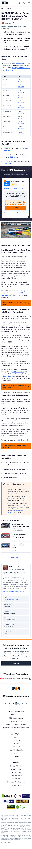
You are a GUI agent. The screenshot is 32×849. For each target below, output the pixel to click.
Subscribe (16, 663)
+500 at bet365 (14, 157)
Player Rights (16, 779)
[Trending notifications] (19, 2)
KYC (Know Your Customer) (16, 782)
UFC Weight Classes (16, 718)
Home (2, 8)
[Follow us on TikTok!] (26, 703)
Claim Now (15, 208)
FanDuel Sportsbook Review (13, 188)
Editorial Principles (16, 766)
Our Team (16, 743)
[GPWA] (11, 807)
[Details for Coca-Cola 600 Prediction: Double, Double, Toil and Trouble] (5, 547)
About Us (16, 737)
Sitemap (16, 756)
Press (16, 753)
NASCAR (8, 8)
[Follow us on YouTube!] (14, 703)
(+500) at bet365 (7, 376)
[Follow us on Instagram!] (18, 703)
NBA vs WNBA (16, 715)
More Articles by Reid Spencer (12, 591)
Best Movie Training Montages (16, 724)
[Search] (24, 3)
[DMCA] (7, 796)
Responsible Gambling (16, 750)
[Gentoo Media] (8, 801)
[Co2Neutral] (20, 807)
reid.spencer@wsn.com (11, 599)
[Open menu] (29, 3)
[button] (29, 3)
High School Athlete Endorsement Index (16, 727)
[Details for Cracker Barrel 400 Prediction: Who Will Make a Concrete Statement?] (5, 527)
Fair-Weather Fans (16, 721)
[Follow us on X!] (9, 703)
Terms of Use (16, 772)
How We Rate (16, 747)
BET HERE (21, 81)
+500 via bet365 (18, 372)
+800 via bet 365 (22, 440)
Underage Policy (16, 775)
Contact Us (16, 740)
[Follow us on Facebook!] (5, 703)
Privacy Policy (16, 769)
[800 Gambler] (22, 801)
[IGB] (24, 796)
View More (14, 557)
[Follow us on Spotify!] (22, 703)
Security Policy (16, 785)
